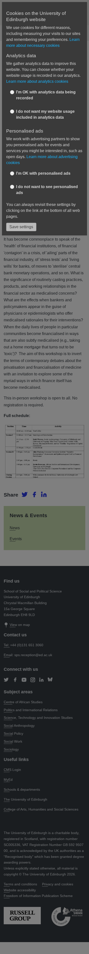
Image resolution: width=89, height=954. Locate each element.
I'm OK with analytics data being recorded (46, 95)
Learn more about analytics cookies (37, 81)
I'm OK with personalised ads (43, 173)
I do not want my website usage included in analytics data (45, 114)
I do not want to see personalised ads (47, 190)
